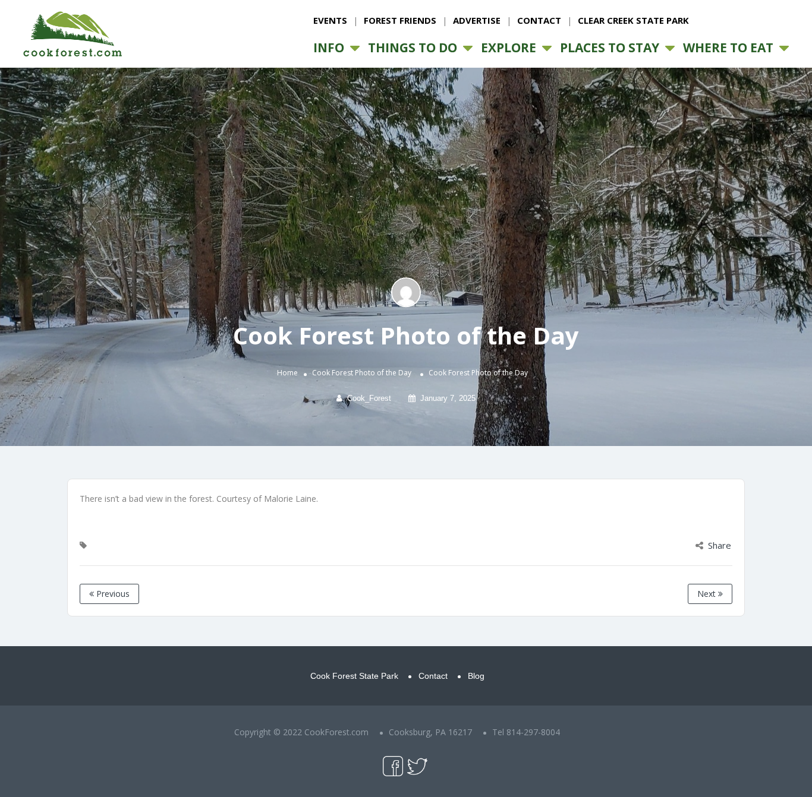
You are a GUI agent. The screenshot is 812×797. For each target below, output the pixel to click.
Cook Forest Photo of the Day (361, 373)
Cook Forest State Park (354, 676)
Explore (508, 47)
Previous (112, 593)
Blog (476, 676)
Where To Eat (728, 47)
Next (707, 593)
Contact (539, 20)
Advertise (477, 20)
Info (328, 47)
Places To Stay (609, 47)
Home (287, 373)
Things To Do (412, 47)
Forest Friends (400, 20)
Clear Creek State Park (633, 20)
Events (330, 20)
